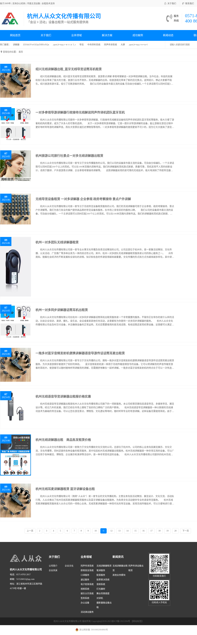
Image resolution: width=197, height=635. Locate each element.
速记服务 (85, 579)
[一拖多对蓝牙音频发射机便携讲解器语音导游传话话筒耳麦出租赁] (15, 364)
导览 (81, 44)
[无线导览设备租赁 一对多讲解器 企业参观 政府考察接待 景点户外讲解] (15, 209)
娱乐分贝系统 (87, 593)
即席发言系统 (87, 570)
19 (167, 531)
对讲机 (99, 598)
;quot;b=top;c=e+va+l (138, 44)
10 (95, 531)
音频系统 (100, 584)
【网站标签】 (137, 621)
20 (175, 531)
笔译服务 (100, 570)
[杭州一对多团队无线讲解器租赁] (15, 266)
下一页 (185, 531)
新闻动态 (168, 35)
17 (151, 531)
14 (127, 531)
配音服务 (100, 575)
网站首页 (15, 35)
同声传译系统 (110, 44)
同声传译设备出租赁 (135, 568)
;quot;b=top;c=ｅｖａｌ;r (64, 44)
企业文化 (69, 566)
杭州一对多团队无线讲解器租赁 (57, 242)
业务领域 (76, 35)
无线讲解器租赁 (104, 566)
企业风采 (53, 570)
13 (119, 531)
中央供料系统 (93, 44)
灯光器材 (100, 589)
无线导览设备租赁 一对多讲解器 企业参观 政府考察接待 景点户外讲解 (83, 199)
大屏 (123, 44)
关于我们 (171, 3)
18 (159, 531)
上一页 (30, 531)
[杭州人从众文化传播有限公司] (33, 558)
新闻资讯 (118, 556)
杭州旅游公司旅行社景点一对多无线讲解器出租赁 (69, 155)
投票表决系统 (102, 579)
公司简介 (53, 566)
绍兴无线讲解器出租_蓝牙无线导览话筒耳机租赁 (69, 69)
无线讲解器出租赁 (120, 568)
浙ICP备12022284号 (121, 621)
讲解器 (16, 44)
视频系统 (85, 589)
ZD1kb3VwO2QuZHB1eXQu (36, 44)
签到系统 (85, 598)
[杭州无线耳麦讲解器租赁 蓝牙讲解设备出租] (15, 500)
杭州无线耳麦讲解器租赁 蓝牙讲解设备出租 (65, 489)
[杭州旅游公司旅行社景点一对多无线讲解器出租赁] (15, 165)
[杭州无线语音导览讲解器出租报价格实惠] (15, 406)
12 (111, 531)
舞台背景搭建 (102, 593)
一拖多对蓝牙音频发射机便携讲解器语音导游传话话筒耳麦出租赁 (80, 353)
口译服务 (85, 575)
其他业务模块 (119, 575)
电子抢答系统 (87, 584)
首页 (21, 52)
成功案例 (138, 35)
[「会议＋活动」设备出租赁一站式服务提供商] (10, 18)
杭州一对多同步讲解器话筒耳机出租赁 (62, 310)
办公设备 (85, 603)
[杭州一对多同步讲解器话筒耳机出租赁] (15, 322)
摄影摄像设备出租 (104, 605)
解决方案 (107, 35)
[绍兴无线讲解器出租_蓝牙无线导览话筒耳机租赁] (15, 80)
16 (143, 531)
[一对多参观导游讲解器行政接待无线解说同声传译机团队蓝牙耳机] (15, 124)
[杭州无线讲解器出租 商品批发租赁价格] (15, 455)
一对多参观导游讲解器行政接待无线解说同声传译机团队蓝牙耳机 (80, 112)
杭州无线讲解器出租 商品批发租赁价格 (63, 440)
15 (135, 531)
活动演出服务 (87, 612)
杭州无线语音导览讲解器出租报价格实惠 (63, 396)
